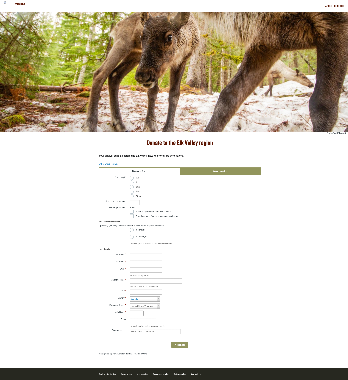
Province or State (117, 304)
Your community (119, 330)
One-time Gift (220, 171)
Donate (181, 345)
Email (123, 268)
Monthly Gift (139, 171)
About (328, 6)
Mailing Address (118, 279)
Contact (339, 6)
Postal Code (120, 312)
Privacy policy (180, 374)
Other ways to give (108, 163)
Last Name (120, 261)
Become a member (161, 374)
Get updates (142, 374)
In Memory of (141, 236)
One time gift (120, 177)
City (123, 290)
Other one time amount (115, 201)
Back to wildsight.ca (107, 374)
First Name (120, 254)
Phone (123, 319)
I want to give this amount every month (153, 211)
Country (122, 297)
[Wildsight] (18, 6)
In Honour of (141, 229)
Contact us (196, 374)
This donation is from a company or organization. (157, 216)
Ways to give (126, 374)
